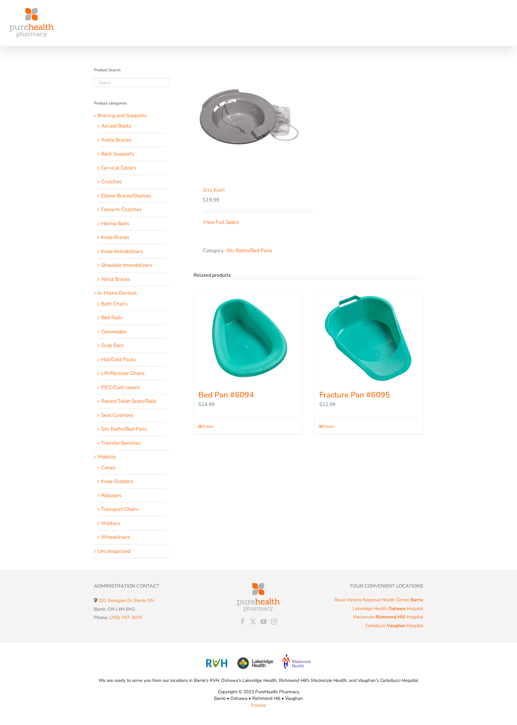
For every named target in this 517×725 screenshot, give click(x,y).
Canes (108, 467)
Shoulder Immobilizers (126, 265)
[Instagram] (274, 622)
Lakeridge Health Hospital (388, 609)
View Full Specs (221, 222)
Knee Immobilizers (122, 251)
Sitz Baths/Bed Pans (249, 250)
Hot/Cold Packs (118, 359)
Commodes (114, 331)
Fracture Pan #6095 (354, 395)
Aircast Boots (116, 125)
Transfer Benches (121, 443)
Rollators (111, 495)
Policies (258, 705)
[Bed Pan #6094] (248, 338)
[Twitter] (253, 622)
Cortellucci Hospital (394, 626)
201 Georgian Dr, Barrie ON (126, 600)
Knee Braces (115, 237)
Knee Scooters (117, 481)
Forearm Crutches (121, 209)
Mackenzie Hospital (388, 617)
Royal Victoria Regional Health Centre (378, 600)
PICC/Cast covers (120, 387)
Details (208, 426)
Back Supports (117, 153)
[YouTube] (264, 622)
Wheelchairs (115, 537)
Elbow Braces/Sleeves (126, 195)
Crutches (111, 181)
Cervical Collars (118, 167)
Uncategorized (114, 551)
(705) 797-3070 (125, 617)
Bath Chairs (114, 303)
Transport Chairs (120, 509)
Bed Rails (111, 317)
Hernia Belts (115, 223)
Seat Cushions (117, 415)
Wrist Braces (115, 279)
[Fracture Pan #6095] (369, 338)
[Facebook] (243, 622)
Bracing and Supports (122, 115)
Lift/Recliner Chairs (123, 373)
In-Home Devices (117, 293)
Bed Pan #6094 (226, 395)
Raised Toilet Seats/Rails (128, 401)
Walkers (110, 523)
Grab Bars (112, 345)
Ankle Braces (116, 140)
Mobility (107, 456)
